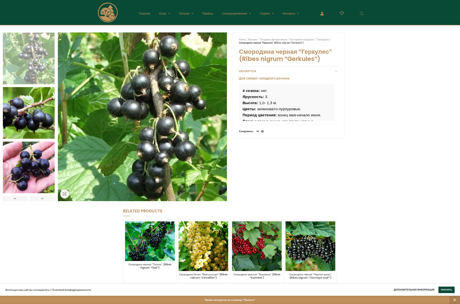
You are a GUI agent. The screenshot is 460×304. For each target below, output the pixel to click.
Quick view (172, 227)
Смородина (323, 39)
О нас (163, 13)
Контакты (289, 13)
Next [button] (42, 198)
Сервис (265, 13)
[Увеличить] (64, 193)
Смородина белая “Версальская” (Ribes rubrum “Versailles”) (203, 276)
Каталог (184, 13)
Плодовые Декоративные (273, 39)
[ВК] (257, 131)
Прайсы (208, 13)
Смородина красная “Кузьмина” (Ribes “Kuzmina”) (256, 276)
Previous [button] (15, 198)
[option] (29, 58)
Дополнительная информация (414, 289)
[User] (322, 13)
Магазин (252, 39)
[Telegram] (262, 131)
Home (242, 39)
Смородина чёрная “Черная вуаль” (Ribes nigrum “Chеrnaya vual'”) (310, 276)
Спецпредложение (234, 13)
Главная (144, 13)
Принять (446, 289)
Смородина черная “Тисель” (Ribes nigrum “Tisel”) (149, 266)
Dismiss (454, 300)
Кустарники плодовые (302, 39)
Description (247, 71)
